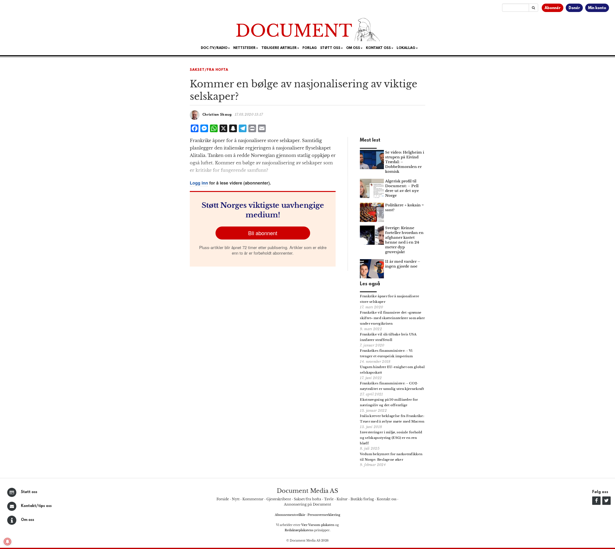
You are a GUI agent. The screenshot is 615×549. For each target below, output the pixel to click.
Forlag (309, 48)
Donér (574, 8)
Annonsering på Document (307, 504)
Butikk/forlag (362, 499)
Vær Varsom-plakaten (317, 525)
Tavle (329, 499)
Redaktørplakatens (299, 530)
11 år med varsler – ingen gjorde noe (402, 264)
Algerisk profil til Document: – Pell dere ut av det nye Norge (402, 188)
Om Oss (353, 48)
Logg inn (199, 183)
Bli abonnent (262, 233)
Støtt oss (29, 492)
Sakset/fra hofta (307, 499)
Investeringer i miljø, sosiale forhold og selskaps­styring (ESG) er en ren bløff (391, 437)
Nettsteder (244, 48)
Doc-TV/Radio (214, 48)
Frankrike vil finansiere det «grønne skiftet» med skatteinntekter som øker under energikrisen (392, 318)
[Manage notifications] (7, 541)
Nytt (236, 499)
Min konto (597, 8)
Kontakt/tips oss (36, 506)
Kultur (342, 499)
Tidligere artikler (279, 48)
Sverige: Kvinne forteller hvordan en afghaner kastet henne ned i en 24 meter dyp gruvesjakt (404, 240)
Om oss (27, 520)
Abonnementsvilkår (290, 515)
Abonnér (552, 8)
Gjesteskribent (278, 499)
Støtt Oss (330, 48)
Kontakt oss (378, 48)
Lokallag (406, 48)
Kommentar (253, 499)
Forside (222, 499)
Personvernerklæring (324, 515)
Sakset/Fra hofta (209, 70)
